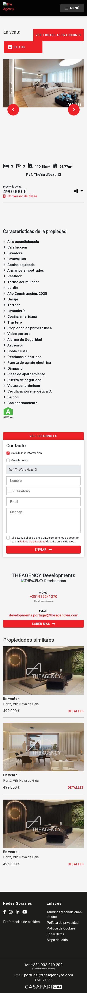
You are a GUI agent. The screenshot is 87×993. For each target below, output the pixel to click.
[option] (43, 83)
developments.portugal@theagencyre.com (43, 615)
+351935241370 (43, 596)
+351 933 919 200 (47, 965)
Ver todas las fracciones (59, 35)
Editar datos (55, 934)
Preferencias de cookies (21, 922)
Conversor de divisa (22, 196)
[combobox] (11, 491)
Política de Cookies (61, 928)
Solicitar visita (19, 460)
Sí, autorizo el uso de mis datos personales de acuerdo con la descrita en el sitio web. (45, 539)
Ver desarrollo (43, 436)
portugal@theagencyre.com (48, 975)
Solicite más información (26, 453)
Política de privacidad (32, 541)
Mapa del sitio (57, 940)
